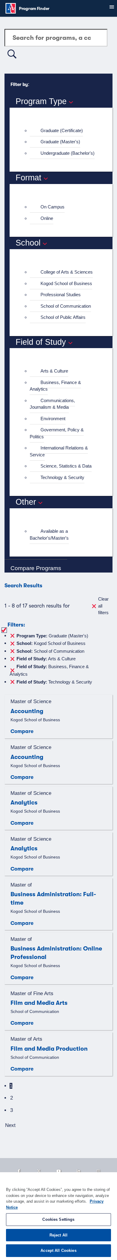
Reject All (59, 1235)
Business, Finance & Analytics (55, 386)
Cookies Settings (58, 1219)
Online (46, 218)
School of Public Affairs (63, 317)
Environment (52, 418)
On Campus (52, 206)
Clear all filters (103, 605)
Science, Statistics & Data (66, 465)
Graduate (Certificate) (61, 130)
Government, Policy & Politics (57, 433)
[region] (58, 1216)
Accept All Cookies (58, 1250)
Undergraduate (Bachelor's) (67, 153)
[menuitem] (64, 130)
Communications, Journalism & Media (52, 404)
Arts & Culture (54, 370)
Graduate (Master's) (60, 141)
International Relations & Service (59, 451)
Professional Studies (60, 294)
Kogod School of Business (66, 283)
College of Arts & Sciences (66, 272)
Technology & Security (62, 477)
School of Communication (65, 306)
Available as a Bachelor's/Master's (49, 534)
